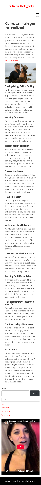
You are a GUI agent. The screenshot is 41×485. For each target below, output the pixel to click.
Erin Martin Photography (20, 6)
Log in (3, 404)
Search (3, 388)
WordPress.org (5, 415)
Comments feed (6, 411)
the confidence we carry (12, 60)
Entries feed (5, 407)
